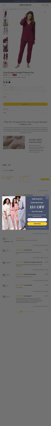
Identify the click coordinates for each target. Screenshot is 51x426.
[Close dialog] (47, 198)
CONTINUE (37, 224)
